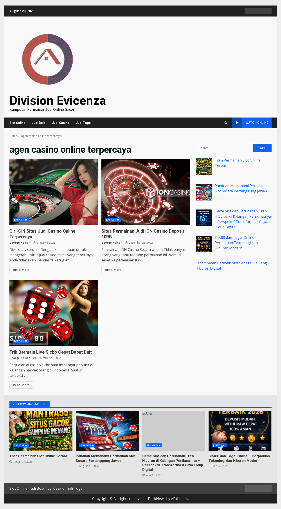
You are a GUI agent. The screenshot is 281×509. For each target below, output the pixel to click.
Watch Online (257, 123)
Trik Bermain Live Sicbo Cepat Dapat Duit (53, 313)
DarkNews (156, 498)
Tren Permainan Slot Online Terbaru (40, 431)
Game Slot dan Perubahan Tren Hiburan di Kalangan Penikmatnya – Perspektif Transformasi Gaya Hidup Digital (173, 431)
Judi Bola (38, 123)
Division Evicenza (57, 100)
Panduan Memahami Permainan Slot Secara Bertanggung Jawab (107, 431)
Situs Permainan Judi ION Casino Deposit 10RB (145, 192)
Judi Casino (60, 123)
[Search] (226, 123)
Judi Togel (84, 123)
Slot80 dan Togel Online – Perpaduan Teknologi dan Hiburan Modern (240, 431)
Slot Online (17, 123)
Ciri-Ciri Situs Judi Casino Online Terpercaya (53, 192)
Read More (21, 270)
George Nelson (19, 242)
